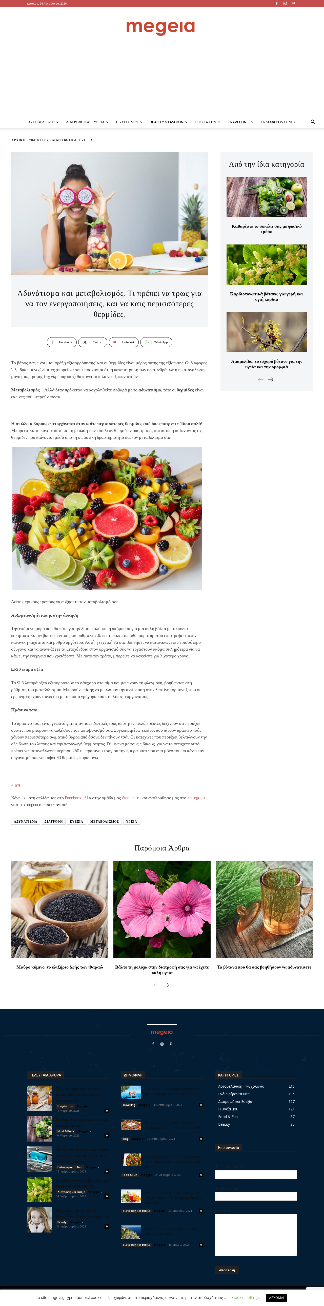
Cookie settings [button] (246, 1297)
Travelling (238, 122)
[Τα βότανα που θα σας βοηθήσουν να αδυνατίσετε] (264, 909)
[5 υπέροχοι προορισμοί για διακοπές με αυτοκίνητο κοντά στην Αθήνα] (131, 1092)
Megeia (159, 1211)
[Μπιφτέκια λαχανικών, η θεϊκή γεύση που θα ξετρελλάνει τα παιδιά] (131, 1125)
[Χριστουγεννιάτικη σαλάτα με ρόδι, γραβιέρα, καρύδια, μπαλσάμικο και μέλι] (131, 1159)
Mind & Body (39, 140)
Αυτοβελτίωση (41, 122)
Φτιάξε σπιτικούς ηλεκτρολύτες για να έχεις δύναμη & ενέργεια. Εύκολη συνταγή (173, 1197)
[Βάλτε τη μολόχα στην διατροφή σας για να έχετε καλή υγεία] (162, 909)
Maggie (82, 1106)
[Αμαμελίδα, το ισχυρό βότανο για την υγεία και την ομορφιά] (267, 332)
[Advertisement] (162, 78)
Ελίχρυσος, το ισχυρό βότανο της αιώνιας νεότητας (171, 1230)
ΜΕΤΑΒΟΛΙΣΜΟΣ (104, 822)
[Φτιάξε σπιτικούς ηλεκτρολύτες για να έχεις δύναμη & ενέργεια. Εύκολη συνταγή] (131, 1196)
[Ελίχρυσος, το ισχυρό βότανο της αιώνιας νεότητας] (131, 1232)
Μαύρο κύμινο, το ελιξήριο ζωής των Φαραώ (59, 967)
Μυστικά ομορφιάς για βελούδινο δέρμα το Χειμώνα (82, 1213)
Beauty (61, 1222)
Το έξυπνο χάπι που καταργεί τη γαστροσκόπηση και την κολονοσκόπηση (82, 1155)
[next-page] (270, 379)
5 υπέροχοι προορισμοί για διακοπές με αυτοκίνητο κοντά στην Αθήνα (173, 1091)
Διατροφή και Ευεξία (85, 122)
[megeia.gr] (162, 24)
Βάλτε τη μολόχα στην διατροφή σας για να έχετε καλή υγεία (162, 969)
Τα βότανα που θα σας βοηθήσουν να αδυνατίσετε (264, 967)
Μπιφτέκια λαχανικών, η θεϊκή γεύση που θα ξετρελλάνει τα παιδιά (172, 1125)
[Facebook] (276, 3)
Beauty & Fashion (167, 122)
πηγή (15, 784)
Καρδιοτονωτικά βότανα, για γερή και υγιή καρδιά (266, 296)
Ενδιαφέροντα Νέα (278, 122)
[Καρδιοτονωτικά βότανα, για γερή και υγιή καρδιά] (267, 264)
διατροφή (54, 822)
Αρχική (18, 140)
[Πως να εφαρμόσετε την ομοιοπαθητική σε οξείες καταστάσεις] (39, 1098)
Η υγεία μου (127, 122)
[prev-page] (261, 379)
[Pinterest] (293, 3)
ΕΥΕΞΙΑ (76, 822)
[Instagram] (285, 3)
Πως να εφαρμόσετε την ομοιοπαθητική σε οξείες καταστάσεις (78, 1094)
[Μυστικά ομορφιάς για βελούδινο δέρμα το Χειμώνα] (39, 1220)
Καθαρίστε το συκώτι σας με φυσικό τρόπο (267, 229)
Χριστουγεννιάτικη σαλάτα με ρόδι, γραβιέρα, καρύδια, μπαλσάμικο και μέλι (173, 1161)
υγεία (131, 822)
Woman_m (131, 798)
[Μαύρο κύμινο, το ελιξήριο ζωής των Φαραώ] (59, 909)
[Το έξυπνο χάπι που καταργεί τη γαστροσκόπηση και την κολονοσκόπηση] (39, 1159)
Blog (126, 1139)
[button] (313, 122)
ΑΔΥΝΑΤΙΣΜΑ (25, 822)
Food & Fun (205, 122)
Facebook (73, 798)
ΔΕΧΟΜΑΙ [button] (276, 1298)
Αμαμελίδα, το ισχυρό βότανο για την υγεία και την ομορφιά (266, 364)
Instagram (196, 798)
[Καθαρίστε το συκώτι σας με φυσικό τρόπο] (267, 197)
